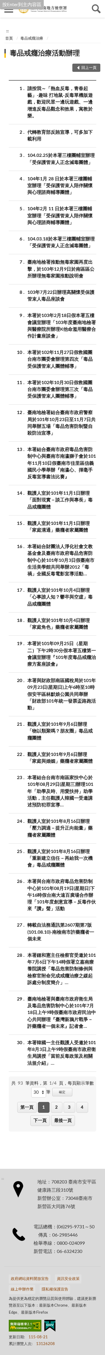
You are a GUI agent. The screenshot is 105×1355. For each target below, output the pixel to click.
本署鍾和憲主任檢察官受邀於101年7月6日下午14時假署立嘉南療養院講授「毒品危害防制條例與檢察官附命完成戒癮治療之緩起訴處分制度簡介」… (61, 969)
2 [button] (56, 1107)
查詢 (96, 9)
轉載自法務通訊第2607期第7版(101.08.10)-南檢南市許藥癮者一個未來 (60, 932)
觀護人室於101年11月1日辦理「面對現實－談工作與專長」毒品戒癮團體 (60, 500)
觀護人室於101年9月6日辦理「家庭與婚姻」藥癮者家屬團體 (60, 758)
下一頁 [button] (40, 1120)
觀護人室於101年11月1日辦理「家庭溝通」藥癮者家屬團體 (58, 526)
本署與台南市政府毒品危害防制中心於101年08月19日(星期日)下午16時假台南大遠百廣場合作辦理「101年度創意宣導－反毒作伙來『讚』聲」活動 (61, 895)
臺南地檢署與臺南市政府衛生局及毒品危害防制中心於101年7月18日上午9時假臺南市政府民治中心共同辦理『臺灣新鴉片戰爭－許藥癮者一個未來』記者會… (61, 1013)
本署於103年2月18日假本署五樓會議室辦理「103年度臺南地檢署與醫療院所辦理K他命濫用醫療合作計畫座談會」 (61, 325)
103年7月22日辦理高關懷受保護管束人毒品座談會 (60, 295)
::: (7, 31)
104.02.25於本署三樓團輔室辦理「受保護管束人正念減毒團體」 (61, 159)
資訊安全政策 (68, 1279)
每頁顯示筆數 (81, 1083)
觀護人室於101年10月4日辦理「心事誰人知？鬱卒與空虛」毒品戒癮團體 (60, 597)
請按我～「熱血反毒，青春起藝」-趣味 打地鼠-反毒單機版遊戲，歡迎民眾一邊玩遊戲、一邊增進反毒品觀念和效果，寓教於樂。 (60, 102)
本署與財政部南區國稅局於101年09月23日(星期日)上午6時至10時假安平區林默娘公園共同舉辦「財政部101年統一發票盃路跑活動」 (61, 694)
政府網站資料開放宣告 (30, 1279)
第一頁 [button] (27, 1107)
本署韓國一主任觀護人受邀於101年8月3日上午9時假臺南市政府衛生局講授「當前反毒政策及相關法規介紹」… (61, 1053)
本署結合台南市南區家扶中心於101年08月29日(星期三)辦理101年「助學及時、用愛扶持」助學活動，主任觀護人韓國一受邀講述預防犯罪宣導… (60, 791)
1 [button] (43, 1107)
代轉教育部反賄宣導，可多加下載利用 (60, 135)
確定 (62, 1092)
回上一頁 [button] (89, 68)
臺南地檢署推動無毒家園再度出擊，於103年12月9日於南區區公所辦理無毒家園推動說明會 (60, 269)
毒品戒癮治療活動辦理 (45, 53)
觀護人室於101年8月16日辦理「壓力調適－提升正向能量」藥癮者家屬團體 (60, 828)
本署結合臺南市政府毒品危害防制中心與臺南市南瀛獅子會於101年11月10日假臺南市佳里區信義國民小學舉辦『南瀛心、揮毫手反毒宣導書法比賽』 (61, 463)
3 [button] (69, 1107)
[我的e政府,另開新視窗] (49, 1327)
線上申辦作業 (22, 1289)
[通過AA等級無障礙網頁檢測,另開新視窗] (25, 1327)
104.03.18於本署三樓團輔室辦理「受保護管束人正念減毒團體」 (61, 242)
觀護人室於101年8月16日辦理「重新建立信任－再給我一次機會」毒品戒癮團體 (60, 858)
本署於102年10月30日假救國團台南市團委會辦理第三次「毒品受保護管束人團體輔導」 (60, 389)
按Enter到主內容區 (21, 4)
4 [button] (82, 1107)
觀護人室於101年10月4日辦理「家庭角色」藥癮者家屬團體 (58, 624)
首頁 (9, 38)
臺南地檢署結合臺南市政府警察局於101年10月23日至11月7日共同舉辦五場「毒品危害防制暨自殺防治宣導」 (61, 422)
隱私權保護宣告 (55, 1289)
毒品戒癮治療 (31, 38)
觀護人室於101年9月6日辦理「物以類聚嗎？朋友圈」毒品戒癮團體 (60, 731)
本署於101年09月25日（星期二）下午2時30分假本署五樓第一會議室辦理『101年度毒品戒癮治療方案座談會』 (61, 654)
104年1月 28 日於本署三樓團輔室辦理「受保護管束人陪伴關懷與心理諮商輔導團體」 (60, 186)
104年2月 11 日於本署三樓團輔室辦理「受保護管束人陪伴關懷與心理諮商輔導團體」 (60, 215)
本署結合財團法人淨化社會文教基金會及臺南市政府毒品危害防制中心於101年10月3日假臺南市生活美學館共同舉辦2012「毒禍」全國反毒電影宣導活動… (60, 560)
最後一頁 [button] (63, 1120)
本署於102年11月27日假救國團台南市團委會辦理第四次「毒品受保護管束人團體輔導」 (60, 359)
